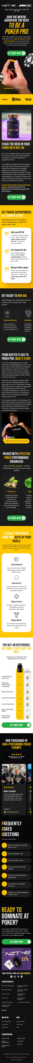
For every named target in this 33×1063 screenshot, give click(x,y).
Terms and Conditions (16, 1059)
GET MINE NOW (14, 53)
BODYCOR (19, 1044)
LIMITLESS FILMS (5, 1038)
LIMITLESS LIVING (21, 1038)
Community (19, 1024)
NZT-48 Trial (5, 998)
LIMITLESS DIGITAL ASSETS (6, 1046)
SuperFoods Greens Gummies (22, 990)
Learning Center (20, 1021)
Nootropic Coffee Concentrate (6, 1006)
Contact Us (5, 1027)
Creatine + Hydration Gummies (22, 986)
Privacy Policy (22, 1057)
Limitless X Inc (16, 1054)
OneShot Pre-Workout (7, 1002)
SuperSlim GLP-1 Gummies (21, 994)
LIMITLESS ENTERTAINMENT (5, 1042)
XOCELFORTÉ (20, 1041)
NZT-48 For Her (5, 994)
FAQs (17, 1027)
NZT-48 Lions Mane (7, 989)
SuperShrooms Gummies (21, 999)
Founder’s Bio (5, 1024)
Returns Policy (14, 1057)
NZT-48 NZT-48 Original (8, 985)
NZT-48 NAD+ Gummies (23, 1002)
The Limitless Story (6, 1021)
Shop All (4, 1010)
